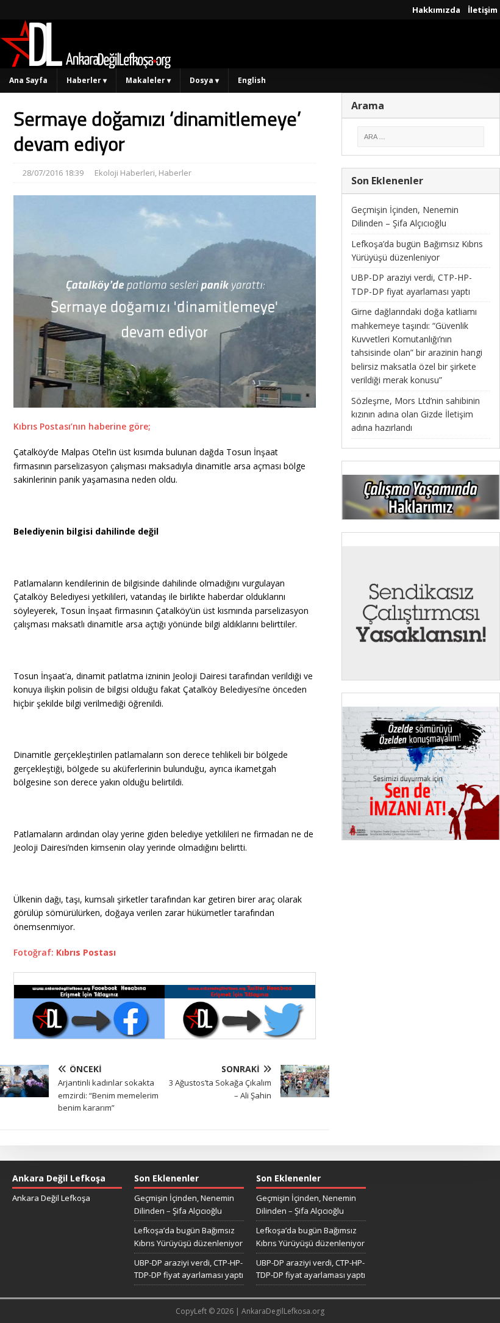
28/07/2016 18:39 (53, 172)
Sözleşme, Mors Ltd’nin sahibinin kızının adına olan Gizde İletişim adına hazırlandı (415, 414)
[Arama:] (420, 136)
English (252, 80)
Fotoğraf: (64, 952)
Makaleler (148, 80)
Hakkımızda (436, 9)
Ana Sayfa (28, 80)
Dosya (204, 80)
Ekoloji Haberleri (125, 172)
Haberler (86, 80)
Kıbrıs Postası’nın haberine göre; (82, 426)
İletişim (483, 9)
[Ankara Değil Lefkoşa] (85, 61)
